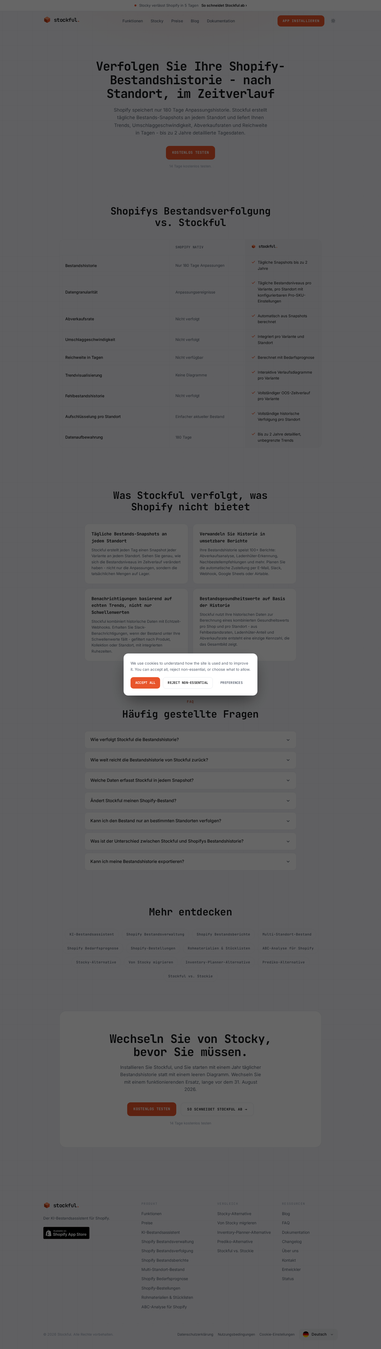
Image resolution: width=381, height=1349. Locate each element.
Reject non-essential (188, 682)
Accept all (145, 682)
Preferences (231, 682)
